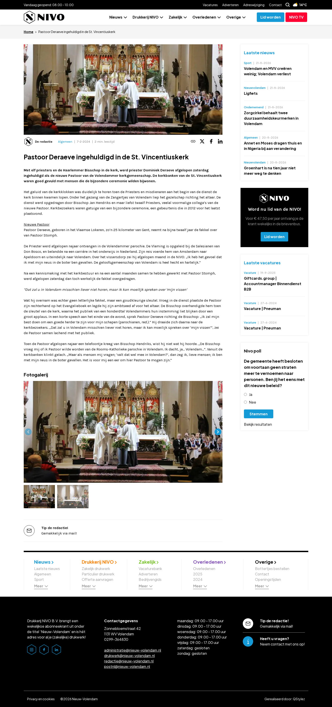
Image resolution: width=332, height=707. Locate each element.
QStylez (299, 699)
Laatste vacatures (262, 262)
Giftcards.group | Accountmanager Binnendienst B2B (272, 283)
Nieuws (115, 17)
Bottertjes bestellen (272, 568)
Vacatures (210, 5)
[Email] (193, 141)
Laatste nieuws (259, 52)
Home (28, 32)
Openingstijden (268, 579)
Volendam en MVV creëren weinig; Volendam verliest (268, 71)
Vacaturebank (150, 568)
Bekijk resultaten (258, 424)
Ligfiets (251, 93)
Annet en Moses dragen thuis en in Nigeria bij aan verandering (273, 146)
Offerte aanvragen (97, 579)
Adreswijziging (253, 5)
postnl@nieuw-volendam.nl (127, 666)
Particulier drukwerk (98, 574)
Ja (250, 394)
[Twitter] (202, 141)
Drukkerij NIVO (146, 17)
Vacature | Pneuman (262, 308)
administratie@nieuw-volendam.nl (132, 650)
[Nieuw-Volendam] (44, 17)
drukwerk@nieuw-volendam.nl (129, 655)
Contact (275, 5)
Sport (39, 579)
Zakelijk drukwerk (96, 568)
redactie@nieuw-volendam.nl (129, 661)
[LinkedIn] (220, 141)
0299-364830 (116, 639)
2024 (198, 579)
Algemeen (65, 142)
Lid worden (274, 236)
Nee (252, 402)
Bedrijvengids (150, 579)
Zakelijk (175, 17)
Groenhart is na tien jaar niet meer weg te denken (270, 171)
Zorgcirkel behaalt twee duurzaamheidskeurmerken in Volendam (271, 118)
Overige (233, 17)
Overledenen (204, 17)
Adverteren (230, 5)
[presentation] (28, 431)
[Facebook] (211, 141)
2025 (197, 574)
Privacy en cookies (41, 699)
